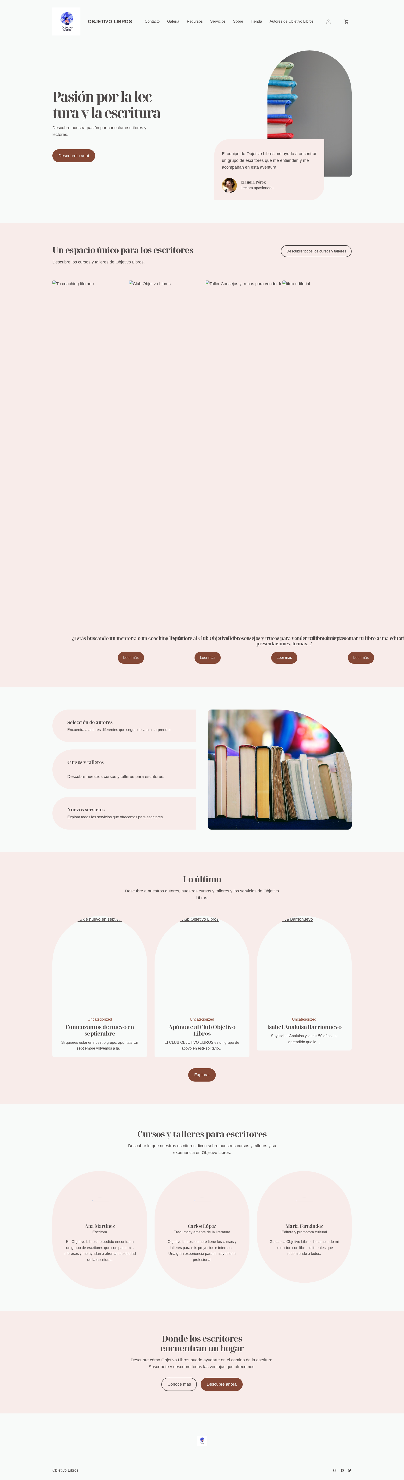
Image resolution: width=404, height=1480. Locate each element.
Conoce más (179, 1384)
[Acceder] (328, 21)
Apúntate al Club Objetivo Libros (201, 1030)
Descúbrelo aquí (73, 155)
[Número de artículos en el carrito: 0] (346, 21)
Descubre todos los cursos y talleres (316, 251)
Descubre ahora (222, 1384)
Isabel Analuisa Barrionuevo (304, 1027)
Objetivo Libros (110, 21)
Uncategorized (100, 1019)
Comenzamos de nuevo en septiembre (99, 1030)
